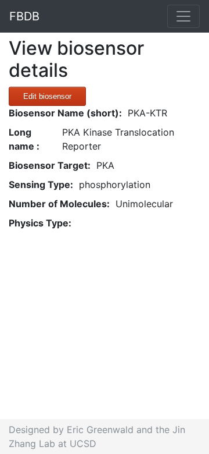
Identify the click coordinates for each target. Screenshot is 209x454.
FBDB (24, 16)
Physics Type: (40, 223)
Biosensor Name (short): (65, 113)
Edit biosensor (47, 96)
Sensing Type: (41, 184)
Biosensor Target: (50, 165)
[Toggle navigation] (183, 16)
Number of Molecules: (59, 204)
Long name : (24, 139)
